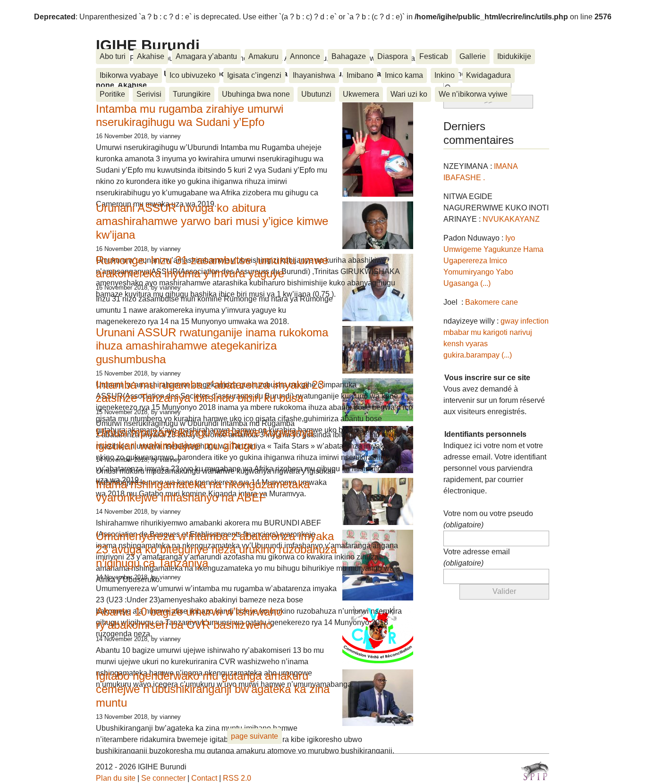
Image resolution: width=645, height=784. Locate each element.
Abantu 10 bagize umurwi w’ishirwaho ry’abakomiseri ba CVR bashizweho (189, 618)
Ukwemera (361, 94)
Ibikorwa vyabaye (129, 75)
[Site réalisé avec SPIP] (535, 770)
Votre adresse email (476, 557)
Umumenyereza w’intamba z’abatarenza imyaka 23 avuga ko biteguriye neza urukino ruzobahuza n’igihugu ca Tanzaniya (216, 550)
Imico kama (404, 75)
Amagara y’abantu (206, 56)
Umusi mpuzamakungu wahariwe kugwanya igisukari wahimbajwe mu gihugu (205, 439)
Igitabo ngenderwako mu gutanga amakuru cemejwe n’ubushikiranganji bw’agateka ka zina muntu (213, 689)
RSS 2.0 (237, 778)
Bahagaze (348, 56)
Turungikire (192, 94)
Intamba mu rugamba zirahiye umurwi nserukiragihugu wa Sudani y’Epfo (189, 115)
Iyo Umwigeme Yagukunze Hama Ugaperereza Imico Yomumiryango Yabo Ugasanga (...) (493, 260)
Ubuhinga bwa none (256, 94)
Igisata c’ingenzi (254, 75)
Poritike (112, 94)
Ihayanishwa (314, 75)
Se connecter (163, 778)
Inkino (444, 75)
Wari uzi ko (408, 94)
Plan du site (116, 778)
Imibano (360, 75)
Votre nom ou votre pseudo (488, 519)
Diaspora (392, 56)
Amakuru (263, 56)
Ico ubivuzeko (193, 75)
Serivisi (148, 94)
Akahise (150, 56)
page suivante (254, 736)
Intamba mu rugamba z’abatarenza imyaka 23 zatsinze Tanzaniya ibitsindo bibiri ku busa (210, 391)
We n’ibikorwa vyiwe (473, 94)
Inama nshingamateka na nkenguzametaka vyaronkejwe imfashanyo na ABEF (203, 491)
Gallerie (472, 56)
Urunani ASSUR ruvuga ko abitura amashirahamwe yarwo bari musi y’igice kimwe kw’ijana (212, 221)
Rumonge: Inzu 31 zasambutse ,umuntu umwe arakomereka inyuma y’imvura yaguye (212, 267)
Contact (204, 778)
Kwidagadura (488, 75)
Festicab (433, 56)
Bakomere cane (491, 302)
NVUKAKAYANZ (511, 219)
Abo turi (113, 56)
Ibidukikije (514, 56)
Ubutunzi (316, 94)
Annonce (305, 56)
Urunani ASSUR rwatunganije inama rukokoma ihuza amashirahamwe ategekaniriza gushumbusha (212, 346)
